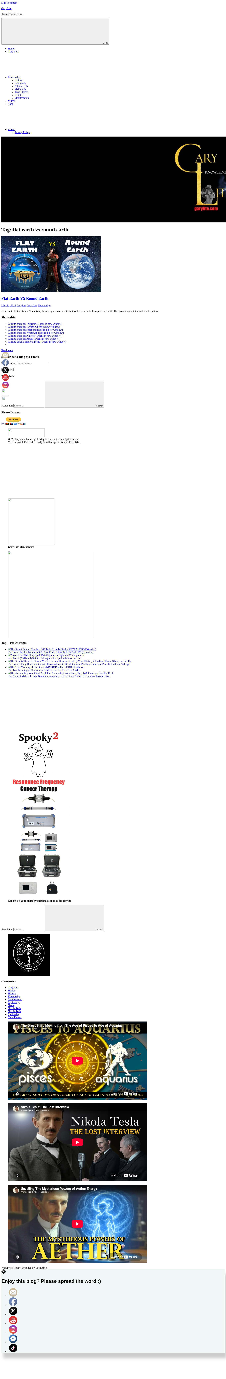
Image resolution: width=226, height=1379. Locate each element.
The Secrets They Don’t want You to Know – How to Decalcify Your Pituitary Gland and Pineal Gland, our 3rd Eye (69, 664)
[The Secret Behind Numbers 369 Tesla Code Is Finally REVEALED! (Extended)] (52, 649)
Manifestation (22, 97)
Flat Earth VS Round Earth (24, 298)
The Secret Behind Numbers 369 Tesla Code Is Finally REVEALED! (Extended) (50, 652)
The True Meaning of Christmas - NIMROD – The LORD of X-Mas (44, 670)
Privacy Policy (22, 132)
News (11, 1005)
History (18, 80)
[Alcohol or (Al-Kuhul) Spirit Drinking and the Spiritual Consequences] (46, 655)
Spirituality (20, 83)
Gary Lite (6, 8)
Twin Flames (21, 92)
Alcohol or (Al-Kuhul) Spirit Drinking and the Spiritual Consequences (44, 658)
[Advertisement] (100, 472)
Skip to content (9, 2)
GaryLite (21, 305)
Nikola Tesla (21, 86)
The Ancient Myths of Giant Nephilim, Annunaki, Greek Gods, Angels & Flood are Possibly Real (59, 676)
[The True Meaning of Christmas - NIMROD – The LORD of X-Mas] (45, 667)
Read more (7, 350)
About (11, 129)
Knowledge (14, 77)
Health (18, 95)
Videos (11, 100)
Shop (10, 103)
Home (11, 48)
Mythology (20, 89)
